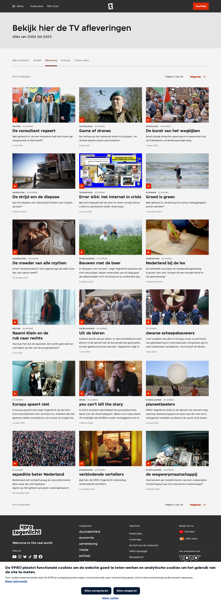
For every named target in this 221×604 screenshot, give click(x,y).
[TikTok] (30, 557)
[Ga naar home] (110, 6)
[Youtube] (14, 557)
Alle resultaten (20, 60)
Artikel (37, 60)
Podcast (65, 60)
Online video (81, 60)
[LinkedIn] (35, 557)
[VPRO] (190, 558)
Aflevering (51, 60)
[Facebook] (41, 557)
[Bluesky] (25, 557)
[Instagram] (20, 557)
